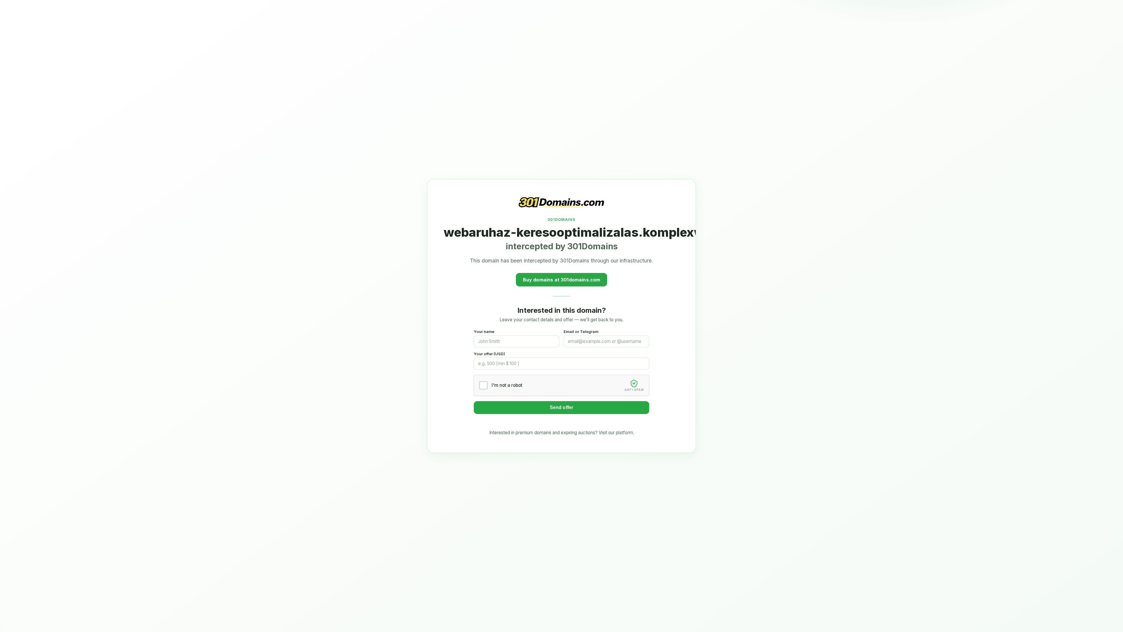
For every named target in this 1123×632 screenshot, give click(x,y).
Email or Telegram (581, 331)
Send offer (561, 407)
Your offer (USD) (489, 353)
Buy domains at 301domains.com (561, 280)
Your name (484, 331)
